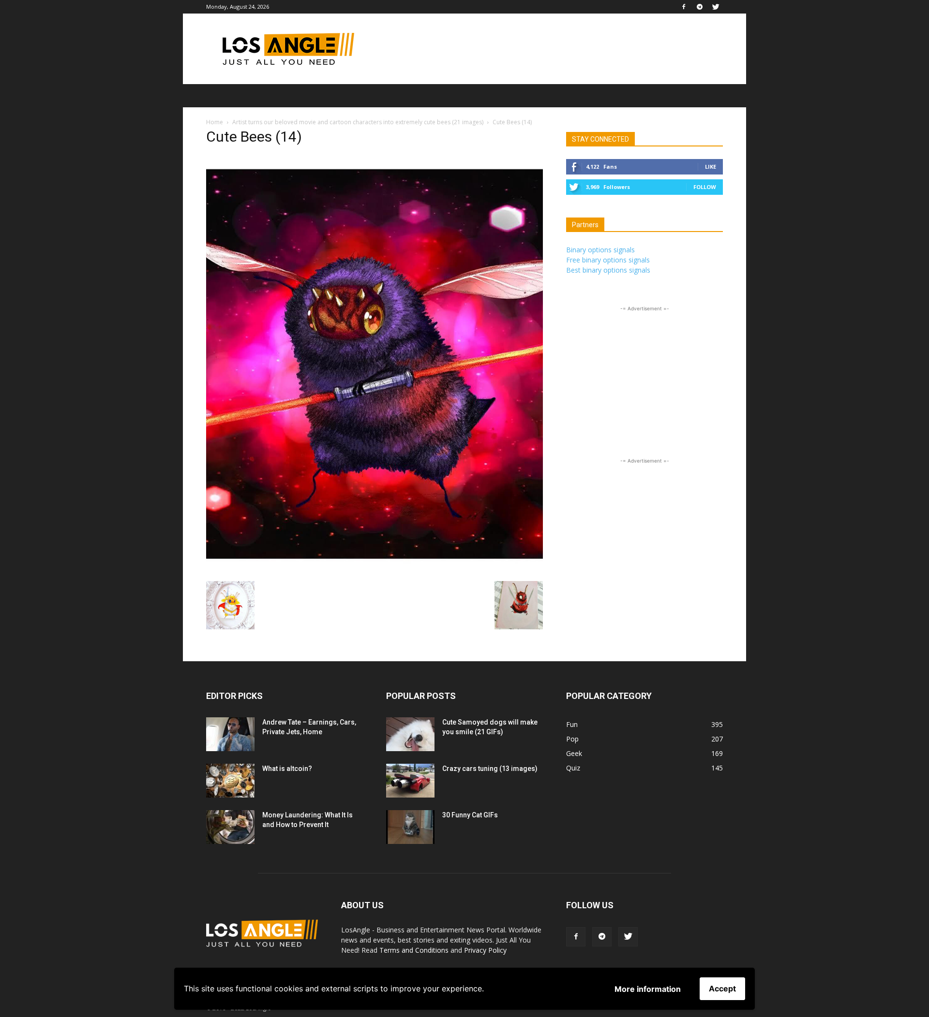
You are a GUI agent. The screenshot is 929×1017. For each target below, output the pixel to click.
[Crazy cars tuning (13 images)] (410, 781)
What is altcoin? (287, 768)
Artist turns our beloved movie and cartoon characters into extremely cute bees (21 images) (357, 122)
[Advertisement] (547, 49)
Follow (704, 186)
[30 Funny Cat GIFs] (410, 827)
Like (710, 166)
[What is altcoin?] (230, 781)
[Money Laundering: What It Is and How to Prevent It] (230, 827)
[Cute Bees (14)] (374, 571)
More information (647, 989)
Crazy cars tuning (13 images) (490, 768)
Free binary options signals (608, 259)
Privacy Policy (485, 950)
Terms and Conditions (414, 950)
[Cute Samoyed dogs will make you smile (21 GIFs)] (410, 734)
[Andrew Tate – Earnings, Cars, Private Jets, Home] (230, 734)
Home (214, 122)
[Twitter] (715, 7)
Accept (722, 988)
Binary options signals (600, 249)
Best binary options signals (608, 270)
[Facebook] (683, 7)
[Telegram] (699, 7)
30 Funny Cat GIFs (470, 815)
